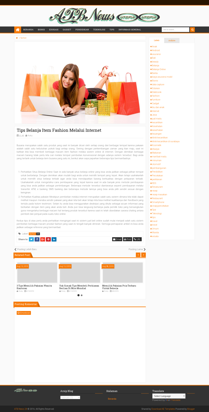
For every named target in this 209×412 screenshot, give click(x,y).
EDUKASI (53, 29)
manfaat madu (159, 156)
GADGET (67, 29)
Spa (154, 209)
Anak (154, 46)
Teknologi (157, 213)
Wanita (155, 232)
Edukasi (156, 88)
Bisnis (155, 80)
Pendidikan (157, 171)
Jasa (154, 115)
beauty (155, 61)
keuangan (157, 134)
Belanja (155, 65)
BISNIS (41, 29)
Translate (176, 400)
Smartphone (158, 202)
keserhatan (157, 130)
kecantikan (157, 122)
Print (128, 239)
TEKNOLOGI (99, 29)
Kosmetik (156, 145)
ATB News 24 (20, 409)
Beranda (28, 29)
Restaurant (157, 198)
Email (118, 239)
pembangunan (159, 168)
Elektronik (156, 92)
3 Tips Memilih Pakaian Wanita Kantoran (34, 287)
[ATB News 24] (17, 29)
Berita (155, 73)
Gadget (155, 103)
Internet (155, 111)
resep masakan (159, 194)
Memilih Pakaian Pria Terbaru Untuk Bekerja (119, 287)
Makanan (156, 153)
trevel (154, 225)
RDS (154, 183)
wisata (155, 236)
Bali (154, 58)
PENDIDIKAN (82, 29)
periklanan (157, 179)
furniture (156, 99)
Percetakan (157, 175)
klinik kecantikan (160, 137)
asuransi (156, 54)
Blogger (191, 409)
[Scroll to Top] (205, 407)
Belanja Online (159, 69)
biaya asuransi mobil (162, 77)
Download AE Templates (163, 409)
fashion (32, 234)
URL (138, 239)
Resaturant (157, 187)
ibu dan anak (158, 107)
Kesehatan (157, 126)
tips (154, 217)
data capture (158, 84)
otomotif (156, 164)
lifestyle (155, 149)
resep (154, 190)
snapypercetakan (160, 206)
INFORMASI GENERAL (130, 29)
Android (156, 50)
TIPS (112, 29)
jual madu (157, 118)
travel (154, 221)
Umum (155, 228)
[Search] (192, 29)
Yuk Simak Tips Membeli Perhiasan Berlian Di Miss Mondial (79, 287)
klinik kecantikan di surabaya (165, 141)
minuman (156, 160)
